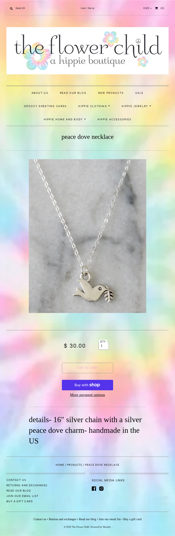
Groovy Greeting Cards (45, 106)
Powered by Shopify (100, 527)
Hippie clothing (93, 106)
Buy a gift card (19, 501)
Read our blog (73, 92)
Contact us (16, 480)
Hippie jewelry (135, 106)
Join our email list (22, 496)
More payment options (87, 395)
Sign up (91, 8)
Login (83, 8)
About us (40, 92)
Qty (103, 341)
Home (60, 464)
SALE (139, 92)
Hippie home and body (64, 119)
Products (74, 464)
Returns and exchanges (26, 485)
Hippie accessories (114, 119)
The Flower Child (80, 527)
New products (111, 92)
